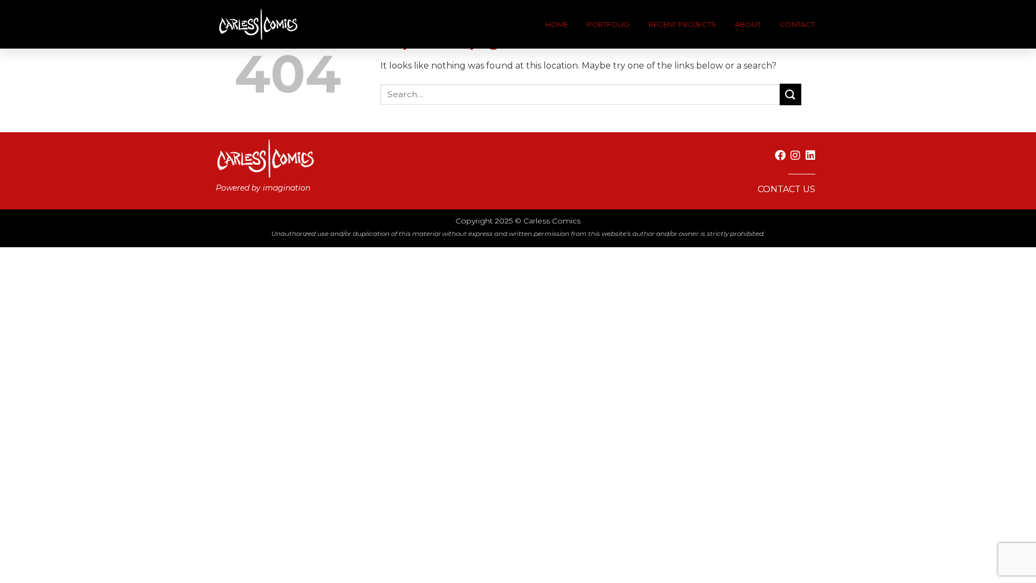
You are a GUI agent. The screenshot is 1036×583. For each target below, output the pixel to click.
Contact (797, 24)
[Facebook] (780, 155)
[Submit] (790, 94)
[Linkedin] (810, 155)
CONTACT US (786, 189)
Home (557, 24)
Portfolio (608, 24)
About (748, 24)
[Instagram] (795, 155)
